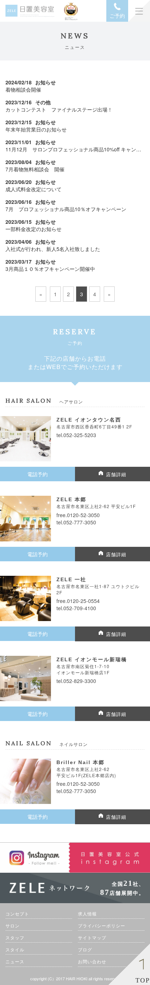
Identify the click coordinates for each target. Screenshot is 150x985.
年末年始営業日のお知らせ (36, 129)
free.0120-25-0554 (78, 600)
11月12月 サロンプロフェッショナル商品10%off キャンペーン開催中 (75, 149)
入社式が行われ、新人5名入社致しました (52, 248)
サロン (12, 925)
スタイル (14, 949)
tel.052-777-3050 (76, 522)
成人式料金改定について (33, 189)
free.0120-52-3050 (78, 515)
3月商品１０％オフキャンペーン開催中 (50, 268)
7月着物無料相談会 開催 (34, 169)
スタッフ (14, 937)
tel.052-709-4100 (76, 608)
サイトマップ (92, 937)
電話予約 (37, 474)
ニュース (14, 961)
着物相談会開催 (23, 89)
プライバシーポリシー (101, 925)
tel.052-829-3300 (76, 680)
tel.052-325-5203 (76, 435)
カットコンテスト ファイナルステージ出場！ (58, 109)
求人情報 (87, 913)
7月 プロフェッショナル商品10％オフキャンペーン (65, 209)
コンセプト (17, 913)
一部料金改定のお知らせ (33, 228)
